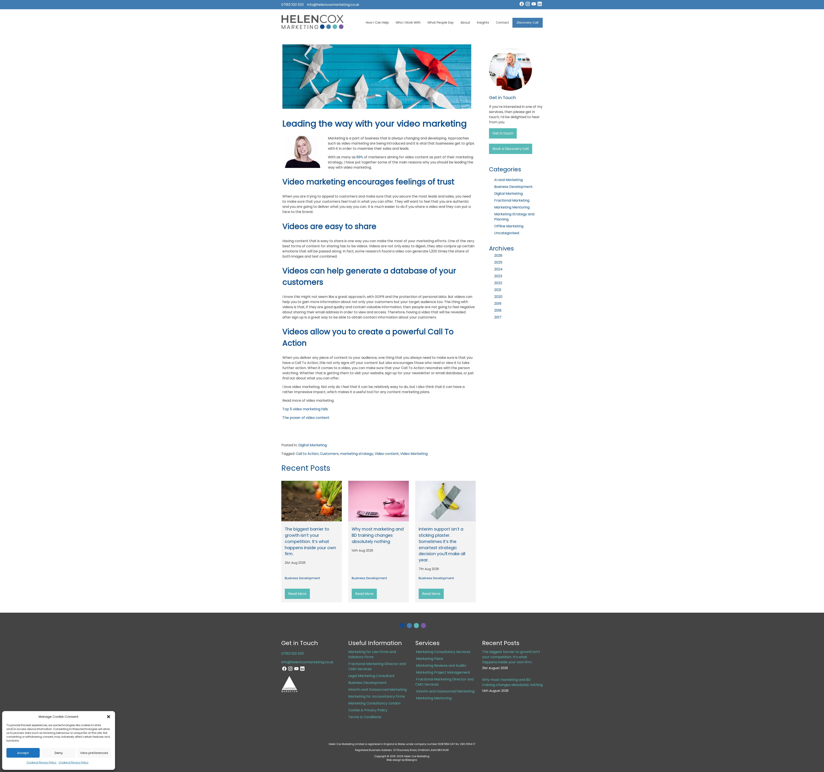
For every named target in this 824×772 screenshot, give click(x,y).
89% (359, 157)
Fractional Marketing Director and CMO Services (444, 682)
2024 (498, 269)
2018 (497, 310)
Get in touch (502, 133)
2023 (498, 276)
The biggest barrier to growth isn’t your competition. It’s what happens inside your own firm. (310, 541)
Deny (59, 753)
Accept (23, 753)
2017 (497, 317)
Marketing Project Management (443, 672)
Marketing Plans (429, 658)
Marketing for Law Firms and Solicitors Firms (372, 654)
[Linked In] (540, 4)
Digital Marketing (312, 445)
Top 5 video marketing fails (305, 409)
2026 (498, 255)
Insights (483, 22)
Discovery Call (527, 22)
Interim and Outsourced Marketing (377, 689)
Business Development (302, 578)
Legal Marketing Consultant (371, 675)
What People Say (440, 22)
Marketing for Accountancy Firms (376, 696)
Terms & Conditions (364, 717)
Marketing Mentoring (512, 207)
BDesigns (411, 760)
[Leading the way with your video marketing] (376, 107)
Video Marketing (414, 453)
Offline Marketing (508, 226)
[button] (108, 717)
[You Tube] (534, 4)
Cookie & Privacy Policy (41, 762)
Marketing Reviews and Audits (441, 665)
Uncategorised (506, 233)
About (465, 22)
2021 (497, 289)
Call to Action (307, 453)
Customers (329, 453)
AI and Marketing (508, 179)
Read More (297, 593)
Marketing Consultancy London (374, 703)
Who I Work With (408, 22)
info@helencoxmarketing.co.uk (333, 4)
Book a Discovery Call (510, 148)
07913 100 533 (292, 4)
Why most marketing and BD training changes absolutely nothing (378, 535)
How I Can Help (377, 22)
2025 (498, 262)
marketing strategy (356, 453)
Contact (502, 22)
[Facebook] (522, 4)
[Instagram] (528, 4)
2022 (498, 282)
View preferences (94, 753)
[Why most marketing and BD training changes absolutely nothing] (378, 502)
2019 (497, 303)
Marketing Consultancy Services (443, 651)
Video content (387, 453)
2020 (498, 296)
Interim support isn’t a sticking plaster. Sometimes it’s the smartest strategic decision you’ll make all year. (442, 544)
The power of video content (305, 417)
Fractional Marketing (511, 200)
